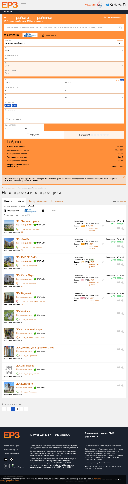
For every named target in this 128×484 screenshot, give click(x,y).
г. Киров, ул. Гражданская (29, 374)
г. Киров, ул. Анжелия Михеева (30, 247)
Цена (6, 80)
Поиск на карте (36, 21)
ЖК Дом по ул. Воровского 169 (35, 347)
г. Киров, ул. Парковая (27, 284)
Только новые (15, 119)
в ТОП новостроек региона (93, 228)
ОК (118, 479)
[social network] (5, 459)
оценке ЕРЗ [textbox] (26, 215)
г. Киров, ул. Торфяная (27, 320)
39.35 (83, 226)
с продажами (35, 135)
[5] (107, 135)
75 (22, 250)
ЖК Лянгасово (25, 365)
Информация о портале (12, 446)
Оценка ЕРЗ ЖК (10, 125)
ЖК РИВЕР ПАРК (27, 257)
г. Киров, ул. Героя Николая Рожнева (32, 338)
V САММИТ (90, 5)
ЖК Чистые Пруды (28, 221)
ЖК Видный (23, 293)
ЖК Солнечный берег (29, 329)
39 (22, 304)
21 (22, 268)
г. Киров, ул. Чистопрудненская (30, 229)
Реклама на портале (11, 450)
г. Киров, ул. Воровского (28, 356)
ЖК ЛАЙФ (22, 239)
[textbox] (64, 50)
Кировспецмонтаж (24, 225)
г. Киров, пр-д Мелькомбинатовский (32, 302)
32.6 (82, 262)
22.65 (82, 298)
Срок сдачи (9, 95)
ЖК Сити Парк (25, 275)
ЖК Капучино (24, 383)
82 (22, 286)
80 (22, 232)
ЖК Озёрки (23, 311)
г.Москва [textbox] (7, 11)
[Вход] (124, 4)
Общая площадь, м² (12, 87)
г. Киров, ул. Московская (28, 392)
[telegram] (107, 4)
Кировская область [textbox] (62, 43)
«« (4, 409)
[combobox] (11, 12)
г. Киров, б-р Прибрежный (28, 265)
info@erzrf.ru (62, 434)
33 (83, 244)
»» (26, 409)
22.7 (82, 280)
